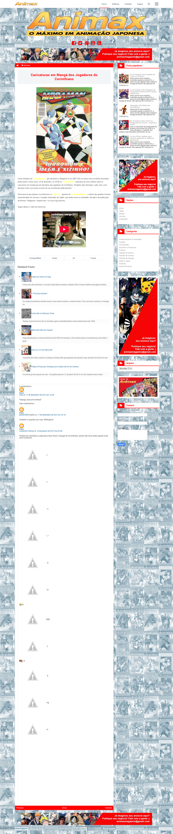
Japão (121, 211)
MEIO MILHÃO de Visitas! (42, 330)
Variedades (123, 219)
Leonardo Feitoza (26, 431)
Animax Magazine (21, 828)
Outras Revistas (125, 266)
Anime (121, 208)
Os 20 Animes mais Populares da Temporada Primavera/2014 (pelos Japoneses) (143, 92)
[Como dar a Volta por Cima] (26, 313)
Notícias (122, 216)
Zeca (21, 394)
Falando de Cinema (126, 255)
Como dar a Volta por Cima (42, 313)
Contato (128, 4)
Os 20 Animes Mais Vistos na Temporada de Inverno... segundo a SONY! (143, 123)
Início (104, 4)
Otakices (122, 263)
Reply (21, 393)
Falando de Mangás (126, 258)
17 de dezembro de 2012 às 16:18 (51, 414)
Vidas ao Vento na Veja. (41, 276)
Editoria (115, 4)
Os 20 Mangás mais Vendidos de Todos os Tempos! (142, 75)
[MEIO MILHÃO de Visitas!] (26, 330)
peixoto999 (24, 414)
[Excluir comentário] (25, 394)
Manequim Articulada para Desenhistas (140, 106)
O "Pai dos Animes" (39, 293)
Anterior (108, 807)
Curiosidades (124, 244)
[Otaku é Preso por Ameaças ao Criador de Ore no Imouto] (26, 366)
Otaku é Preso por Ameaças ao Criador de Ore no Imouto (55, 366)
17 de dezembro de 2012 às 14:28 (40, 394)
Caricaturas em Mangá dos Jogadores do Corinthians (64, 77)
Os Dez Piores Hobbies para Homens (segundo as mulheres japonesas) (142, 138)
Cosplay (122, 242)
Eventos (122, 250)
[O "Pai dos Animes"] (26, 293)
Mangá (121, 213)
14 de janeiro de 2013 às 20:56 (49, 431)
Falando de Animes (126, 253)
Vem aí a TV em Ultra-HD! (41, 350)
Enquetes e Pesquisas (127, 247)
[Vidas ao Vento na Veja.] (26, 276)
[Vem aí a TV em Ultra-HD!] (26, 350)
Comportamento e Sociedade (130, 239)
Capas (140, 4)
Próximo (20, 807)
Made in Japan (124, 261)
